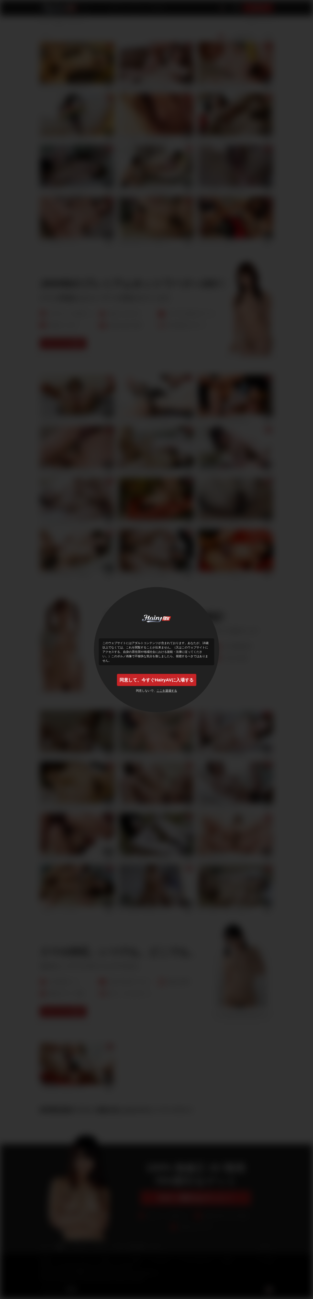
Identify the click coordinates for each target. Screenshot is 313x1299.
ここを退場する (166, 690)
